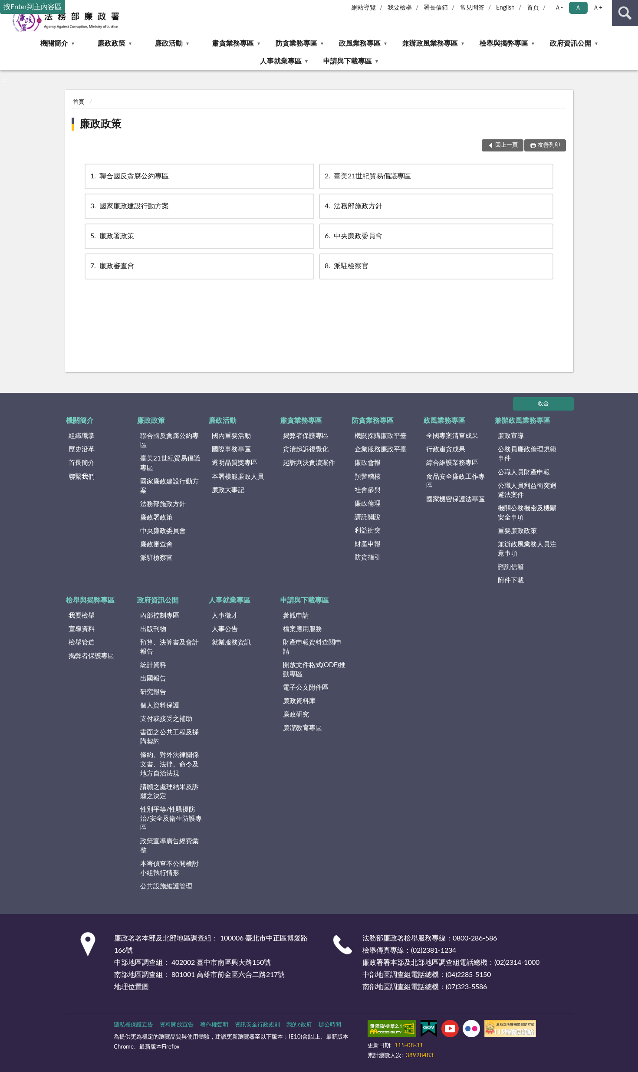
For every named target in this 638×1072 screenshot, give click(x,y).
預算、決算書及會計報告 (169, 647)
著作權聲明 (214, 1025)
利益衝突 (368, 530)
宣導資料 (82, 629)
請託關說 (368, 517)
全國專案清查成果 (452, 436)
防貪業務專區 (296, 43)
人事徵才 (225, 615)
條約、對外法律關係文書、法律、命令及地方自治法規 (169, 764)
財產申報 (368, 544)
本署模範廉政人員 (238, 477)
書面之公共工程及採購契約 (169, 737)
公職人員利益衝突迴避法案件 (527, 490)
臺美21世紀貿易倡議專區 (368, 176)
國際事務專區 (231, 449)
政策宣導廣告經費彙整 (169, 846)
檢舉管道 (82, 642)
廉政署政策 (112, 236)
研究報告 (153, 692)
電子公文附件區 (306, 687)
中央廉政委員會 (353, 236)
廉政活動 (169, 43)
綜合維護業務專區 (452, 463)
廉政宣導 (511, 436)
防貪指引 (368, 557)
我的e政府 (299, 1025)
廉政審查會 (112, 266)
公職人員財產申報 (524, 472)
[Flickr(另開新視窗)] (471, 1030)
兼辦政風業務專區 (430, 43)
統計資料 (153, 665)
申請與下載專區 (347, 61)
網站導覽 (364, 8)
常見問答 (472, 8)
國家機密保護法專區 (455, 499)
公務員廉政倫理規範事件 (527, 454)
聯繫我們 (82, 477)
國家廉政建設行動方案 (129, 206)
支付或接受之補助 (166, 719)
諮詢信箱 (511, 567)
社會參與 (368, 490)
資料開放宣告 (177, 1025)
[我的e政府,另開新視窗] (429, 1030)
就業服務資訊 (231, 642)
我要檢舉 (400, 8)
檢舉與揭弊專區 (504, 43)
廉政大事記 (228, 490)
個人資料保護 (159, 705)
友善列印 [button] (549, 145)
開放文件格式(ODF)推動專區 (314, 669)
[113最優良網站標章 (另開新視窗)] (510, 1030)
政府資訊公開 (571, 43)
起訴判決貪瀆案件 (309, 463)
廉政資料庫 (299, 701)
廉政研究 (296, 714)
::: (4, 79)
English (505, 8)
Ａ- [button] (559, 8)
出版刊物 (153, 629)
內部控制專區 (159, 615)
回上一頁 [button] (506, 145)
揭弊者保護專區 (306, 436)
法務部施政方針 (353, 206)
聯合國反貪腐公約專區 (129, 176)
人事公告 (225, 629)
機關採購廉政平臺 (381, 436)
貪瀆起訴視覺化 (306, 449)
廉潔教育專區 (302, 728)
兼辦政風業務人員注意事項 (527, 549)
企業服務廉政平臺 (381, 449)
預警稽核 (368, 477)
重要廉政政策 (517, 531)
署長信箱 (436, 8)
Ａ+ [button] (597, 8)
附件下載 (511, 580)
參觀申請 (296, 615)
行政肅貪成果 (445, 449)
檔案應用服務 (302, 629)
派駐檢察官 (346, 266)
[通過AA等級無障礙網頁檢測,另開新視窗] (392, 1030)
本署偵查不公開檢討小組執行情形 (169, 868)
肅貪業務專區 (233, 43)
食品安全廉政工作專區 (455, 481)
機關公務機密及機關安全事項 (527, 513)
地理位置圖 (131, 986)
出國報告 (153, 678)
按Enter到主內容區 (32, 6)
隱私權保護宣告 (133, 1025)
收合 (543, 404)
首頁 (533, 8)
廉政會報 (368, 463)
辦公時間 (330, 1025)
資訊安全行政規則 (257, 1025)
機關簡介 (54, 43)
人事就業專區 (281, 61)
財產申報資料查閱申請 (312, 647)
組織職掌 (82, 436)
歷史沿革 (82, 449)
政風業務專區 (360, 43)
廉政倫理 (368, 503)
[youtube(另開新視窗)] (450, 1030)
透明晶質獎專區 (234, 463)
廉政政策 (111, 43)
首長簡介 (82, 463)
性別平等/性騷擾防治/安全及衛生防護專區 (171, 818)
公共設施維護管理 (166, 886)
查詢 (625, 13)
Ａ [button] (578, 8)
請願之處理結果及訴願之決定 (169, 791)
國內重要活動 (231, 436)
